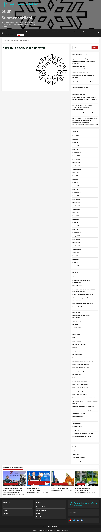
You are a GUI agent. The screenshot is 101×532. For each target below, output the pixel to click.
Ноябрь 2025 (76, 162)
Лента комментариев (78, 457)
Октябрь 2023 (76, 246)
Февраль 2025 (76, 192)
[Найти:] (82, 47)
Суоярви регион (77, 426)
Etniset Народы (77, 285)
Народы (25, 31)
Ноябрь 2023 (76, 242)
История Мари (76, 351)
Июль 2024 (75, 216)
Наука (17, 31)
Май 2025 (75, 182)
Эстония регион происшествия (81, 440)
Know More (39, 517)
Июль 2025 (75, 176)
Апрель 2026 (75, 146)
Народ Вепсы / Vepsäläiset (80, 384)
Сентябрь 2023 (76, 249)
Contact (5, 513)
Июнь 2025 (75, 179)
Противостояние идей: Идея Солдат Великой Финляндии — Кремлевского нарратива (83, 61)
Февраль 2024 (76, 232)
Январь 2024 (76, 236)
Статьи (74, 420)
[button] (2, 33)
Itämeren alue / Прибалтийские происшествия (81, 299)
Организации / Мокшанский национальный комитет (85, 402)
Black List (75, 277)
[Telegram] (74, 520)
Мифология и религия (78, 377)
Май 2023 (75, 262)
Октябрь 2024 (76, 206)
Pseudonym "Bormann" (79, 92)
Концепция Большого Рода (80, 367)
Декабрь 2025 (76, 159)
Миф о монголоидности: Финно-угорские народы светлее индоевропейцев (83, 107)
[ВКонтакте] (82, 520)
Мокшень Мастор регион (79, 381)
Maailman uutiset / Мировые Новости (83, 303)
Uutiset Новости (77, 321)
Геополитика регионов (79, 344)
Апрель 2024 (75, 226)
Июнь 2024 (75, 219)
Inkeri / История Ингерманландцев (82, 294)
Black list (47, 31)
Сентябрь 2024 (76, 209)
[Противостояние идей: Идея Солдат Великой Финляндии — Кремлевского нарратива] (14, 478)
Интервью (75, 347)
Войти (74, 451)
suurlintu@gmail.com (8, 494)
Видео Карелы (76, 341)
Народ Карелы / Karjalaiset (80, 387)
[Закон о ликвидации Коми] (62, 478)
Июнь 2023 (75, 259)
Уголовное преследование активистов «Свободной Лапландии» (84, 100)
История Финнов (77, 354)
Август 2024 (75, 212)
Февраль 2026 (76, 152)
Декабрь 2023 (76, 239)
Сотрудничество (85, 31)
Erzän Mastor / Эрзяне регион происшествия (81, 281)
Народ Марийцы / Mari (78, 391)
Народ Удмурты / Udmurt (79, 394)
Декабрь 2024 (76, 199)
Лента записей (76, 454)
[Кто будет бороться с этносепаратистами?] (38, 478)
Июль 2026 (75, 136)
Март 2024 (75, 229)
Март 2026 (75, 149)
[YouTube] (70, 520)
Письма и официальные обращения (83, 410)
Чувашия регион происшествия (81, 436)
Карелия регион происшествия (81, 357)
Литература (10, 35)
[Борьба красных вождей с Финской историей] (86, 478)
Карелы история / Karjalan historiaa (82, 361)
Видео (74, 31)
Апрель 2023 (75, 266)
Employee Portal (41, 507)
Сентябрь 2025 (76, 169)
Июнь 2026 (75, 139)
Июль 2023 (75, 256)
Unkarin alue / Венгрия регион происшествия (81, 316)
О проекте (8, 31)
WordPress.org (76, 461)
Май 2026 (75, 142)
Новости (55, 31)
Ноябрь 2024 (76, 202)
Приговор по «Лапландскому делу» (82, 81)
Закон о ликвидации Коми (80, 72)
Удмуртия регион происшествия (82, 430)
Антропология (76, 327)
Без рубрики (76, 334)
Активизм (65, 31)
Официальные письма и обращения (83, 406)
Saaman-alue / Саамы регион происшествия (80, 308)
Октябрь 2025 (76, 166)
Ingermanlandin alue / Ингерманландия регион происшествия (83, 290)
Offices (38, 513)
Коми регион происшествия (80, 364)
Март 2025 (75, 189)
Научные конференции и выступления (83, 397)
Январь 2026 (76, 156)
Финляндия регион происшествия (82, 433)
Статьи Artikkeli (77, 423)
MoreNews (57, 530)
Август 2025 (75, 172)
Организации (35, 31)
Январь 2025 (76, 196)
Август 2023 (75, 252)
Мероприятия (76, 374)
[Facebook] (78, 520)
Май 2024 (75, 222)
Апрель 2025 (75, 186)
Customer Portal (41, 510)
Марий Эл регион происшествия (81, 371)
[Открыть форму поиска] (98, 32)
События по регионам (78, 413)
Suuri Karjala (76, 312)
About (5, 510)
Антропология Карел (78, 331)
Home (5, 507)
